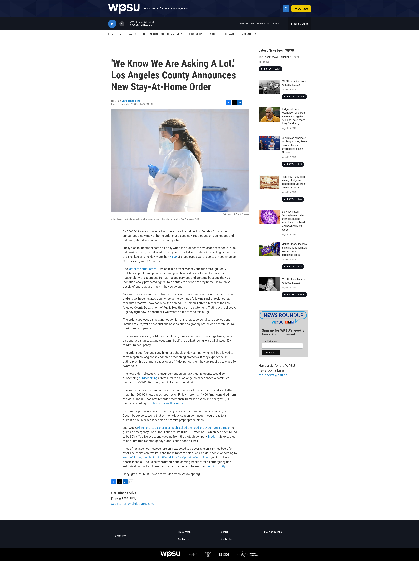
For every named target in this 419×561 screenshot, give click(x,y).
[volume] (122, 24)
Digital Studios (153, 34)
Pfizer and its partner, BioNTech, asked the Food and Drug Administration (184, 427)
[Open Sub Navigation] (124, 34)
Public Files (226, 539)
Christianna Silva (131, 100)
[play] (112, 24)
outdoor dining (147, 378)
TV (120, 34)
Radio (132, 34)
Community (174, 34)
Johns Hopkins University (166, 403)
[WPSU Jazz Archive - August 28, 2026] (269, 87)
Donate (303, 8)
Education (196, 34)
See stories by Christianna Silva (133, 503)
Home (111, 34)
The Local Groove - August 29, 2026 (279, 57)
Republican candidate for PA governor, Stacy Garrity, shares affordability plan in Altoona (294, 145)
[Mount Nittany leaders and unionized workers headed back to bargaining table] (269, 249)
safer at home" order (142, 269)
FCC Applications (273, 532)
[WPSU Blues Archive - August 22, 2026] (269, 284)
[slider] (127, 23)
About (214, 34)
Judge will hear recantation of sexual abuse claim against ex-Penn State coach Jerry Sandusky (293, 116)
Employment (184, 532)
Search (224, 532)
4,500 (173, 256)
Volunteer (249, 34)
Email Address (270, 341)
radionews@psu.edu (274, 375)
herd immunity (216, 466)
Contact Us (183, 539)
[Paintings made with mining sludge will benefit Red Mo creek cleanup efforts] (269, 182)
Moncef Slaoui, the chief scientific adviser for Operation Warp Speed (167, 457)
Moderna (214, 436)
